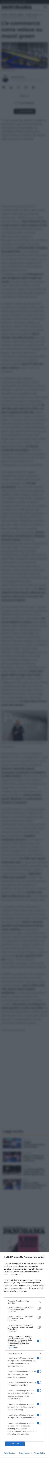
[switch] (39, 1308)
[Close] (43, 1257)
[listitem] (24, 1302)
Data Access (24, 1453)
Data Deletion (9, 1453)
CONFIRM (15, 1444)
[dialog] (24, 1355)
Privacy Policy (39, 1453)
